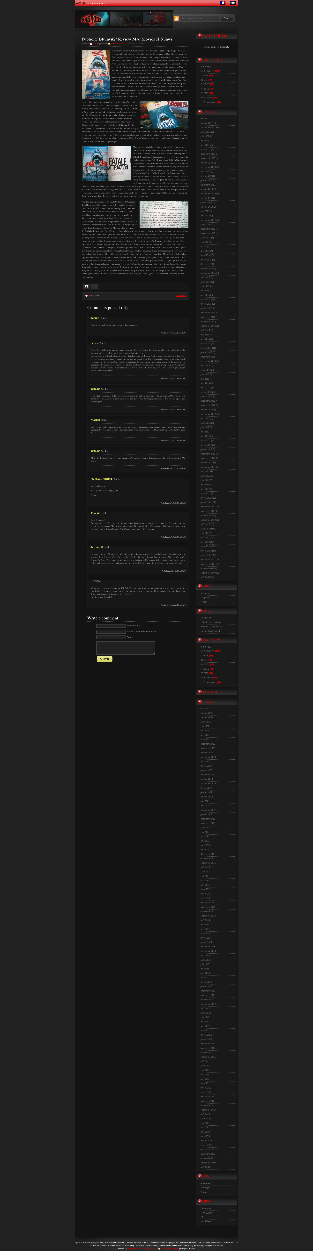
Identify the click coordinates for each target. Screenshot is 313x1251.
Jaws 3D (80, 3)
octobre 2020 (207, 163)
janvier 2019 (206, 202)
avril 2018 (205, 215)
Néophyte (205, 597)
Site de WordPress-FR (211, 631)
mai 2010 (205, 537)
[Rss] (176, 20)
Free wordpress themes (148, 1248)
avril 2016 (205, 251)
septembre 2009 (208, 573)
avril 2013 (205, 383)
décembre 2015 (208, 264)
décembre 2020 (208, 154)
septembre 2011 (208, 467)
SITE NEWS (206, 97)
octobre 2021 (207, 123)
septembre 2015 (208, 273)
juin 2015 (205, 286)
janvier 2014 (206, 352)
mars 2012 (205, 440)
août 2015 (205, 277)
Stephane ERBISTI (102, 479)
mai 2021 (205, 140)
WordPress (206, 1221)
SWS (94, 581)
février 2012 (206, 445)
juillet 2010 (206, 529)
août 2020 (205, 171)
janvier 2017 (206, 224)
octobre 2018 (207, 207)
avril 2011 (205, 489)
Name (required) (133, 625)
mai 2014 (205, 334)
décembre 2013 (208, 357)
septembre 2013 (208, 361)
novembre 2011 (208, 458)
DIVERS (205, 75)
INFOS (204, 80)
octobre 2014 (207, 321)
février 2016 (206, 260)
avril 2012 (205, 436)
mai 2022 (205, 118)
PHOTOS (205, 84)
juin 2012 (205, 427)
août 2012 (205, 418)
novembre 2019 (208, 185)
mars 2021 (205, 149)
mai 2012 (205, 432)
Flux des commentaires (212, 626)
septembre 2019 (208, 193)
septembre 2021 (208, 127)
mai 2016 (205, 246)
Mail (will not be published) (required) (142, 631)
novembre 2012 (208, 405)
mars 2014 (205, 343)
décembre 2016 (208, 229)
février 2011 (206, 498)
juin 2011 (205, 480)
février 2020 (206, 176)
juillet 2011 (205, 476)
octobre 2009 (207, 568)
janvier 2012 (206, 449)
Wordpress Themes (187, 1248)
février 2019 (206, 198)
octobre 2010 (207, 515)
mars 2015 (205, 299)
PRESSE (114, 44)
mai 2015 (205, 290)
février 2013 (206, 392)
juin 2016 (205, 242)
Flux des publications (211, 622)
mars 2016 (205, 255)
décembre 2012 (208, 401)
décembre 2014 (208, 312)
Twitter (204, 602)
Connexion (206, 618)
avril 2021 (205, 145)
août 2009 (205, 577)
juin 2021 (205, 136)
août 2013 (205, 365)
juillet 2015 (206, 282)
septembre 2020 (208, 167)
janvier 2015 (206, 308)
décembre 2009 (208, 559)
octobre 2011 (207, 462)
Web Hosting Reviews (170, 1248)
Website (130, 637)
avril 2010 (205, 542)
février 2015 (206, 304)
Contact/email (209, 102)
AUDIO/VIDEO (208, 71)
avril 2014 (205, 339)
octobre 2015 (207, 268)
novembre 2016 (208, 233)
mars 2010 (205, 546)
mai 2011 (205, 484)
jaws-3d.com (81, 1242)
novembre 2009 (208, 564)
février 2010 (206, 551)
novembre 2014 (208, 317)
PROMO (122, 44)
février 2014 (206, 348)
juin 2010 (205, 533)
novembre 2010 (208, 511)
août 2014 (205, 330)
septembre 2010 (208, 520)
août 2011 (205, 471)
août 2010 (205, 524)
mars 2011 (205, 493)
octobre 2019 (207, 189)
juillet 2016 (206, 237)
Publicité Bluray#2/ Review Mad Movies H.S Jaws (127, 39)
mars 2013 (205, 387)
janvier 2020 (206, 180)
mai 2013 (205, 379)
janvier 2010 (206, 555)
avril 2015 (205, 295)
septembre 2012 (208, 414)
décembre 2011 (208, 454)
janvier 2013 (206, 396)
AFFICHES (206, 66)
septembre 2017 (208, 220)
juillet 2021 (206, 132)
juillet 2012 (206, 423)
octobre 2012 (207, 409)
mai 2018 (205, 211)
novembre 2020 (208, 158)
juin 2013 (205, 374)
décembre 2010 (208, 506)
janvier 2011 (206, 502)
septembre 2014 (208, 326)
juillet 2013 (206, 370)
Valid (207, 1212)
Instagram (205, 593)
